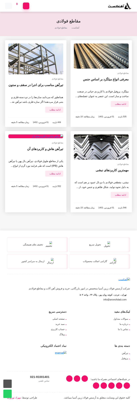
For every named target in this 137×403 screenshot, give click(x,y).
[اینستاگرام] (85, 378)
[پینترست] (96, 385)
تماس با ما (123, 329)
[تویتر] (69, 378)
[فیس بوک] (111, 385)
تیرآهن (125, 353)
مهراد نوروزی (14, 397)
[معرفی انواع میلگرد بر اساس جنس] (101, 55)
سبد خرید (60, 324)
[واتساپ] (104, 385)
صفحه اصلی (58, 318)
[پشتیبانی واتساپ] (7, 394)
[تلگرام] (119, 385)
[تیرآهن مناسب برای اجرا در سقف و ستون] (35, 58)
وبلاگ (62, 334)
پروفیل (124, 358)
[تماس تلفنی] (7, 384)
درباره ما (124, 324)
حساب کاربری (58, 329)
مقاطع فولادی (123, 73)
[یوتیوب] (127, 385)
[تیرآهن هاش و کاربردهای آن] (47, 136)
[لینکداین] (77, 378)
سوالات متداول (120, 318)
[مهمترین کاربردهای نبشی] (101, 146)
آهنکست (75, 27)
